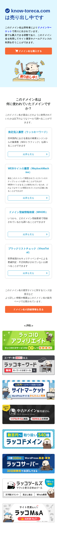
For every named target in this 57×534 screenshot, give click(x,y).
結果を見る (28, 154)
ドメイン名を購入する (30, 51)
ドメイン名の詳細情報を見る (28, 309)
